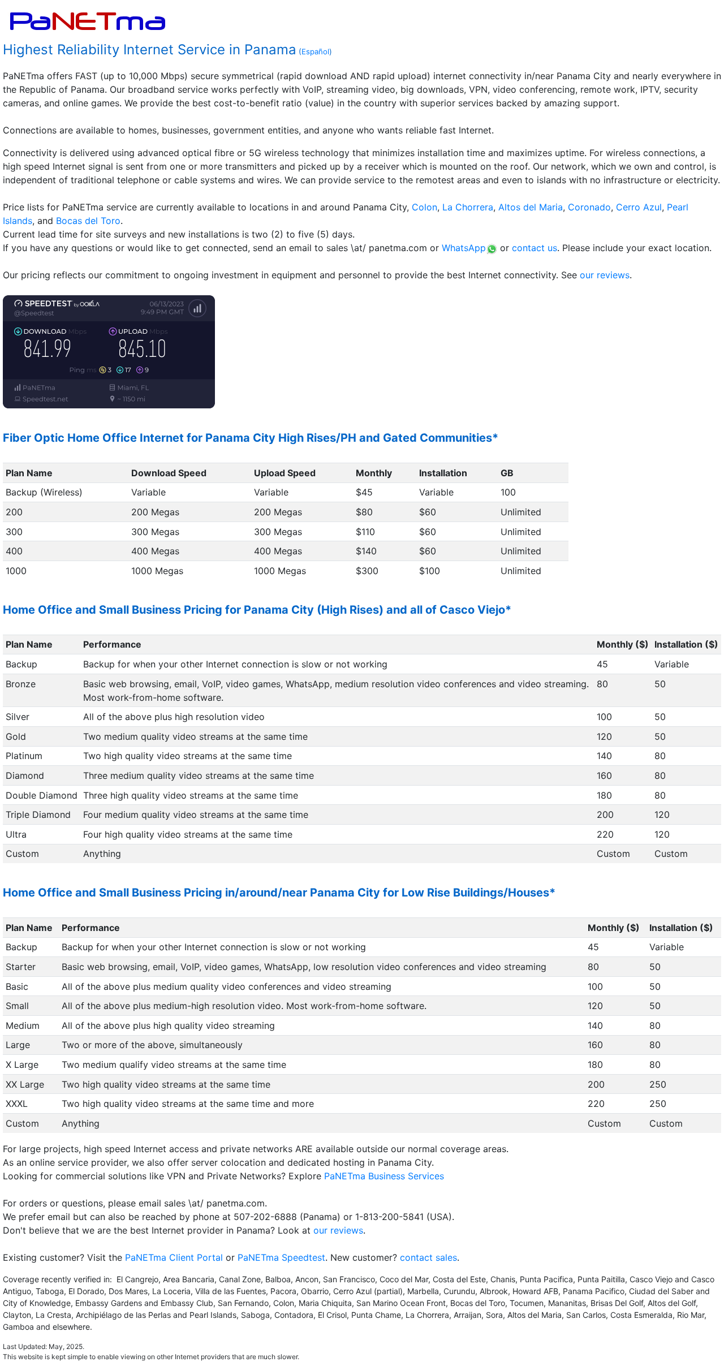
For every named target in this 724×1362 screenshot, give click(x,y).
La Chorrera (467, 207)
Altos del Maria (530, 207)
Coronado (589, 207)
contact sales (428, 1257)
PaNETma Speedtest (281, 1257)
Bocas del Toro (88, 220)
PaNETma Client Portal (174, 1257)
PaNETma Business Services (384, 1176)
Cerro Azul (639, 207)
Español (315, 51)
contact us (534, 247)
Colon (424, 207)
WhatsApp (464, 247)
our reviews (605, 275)
